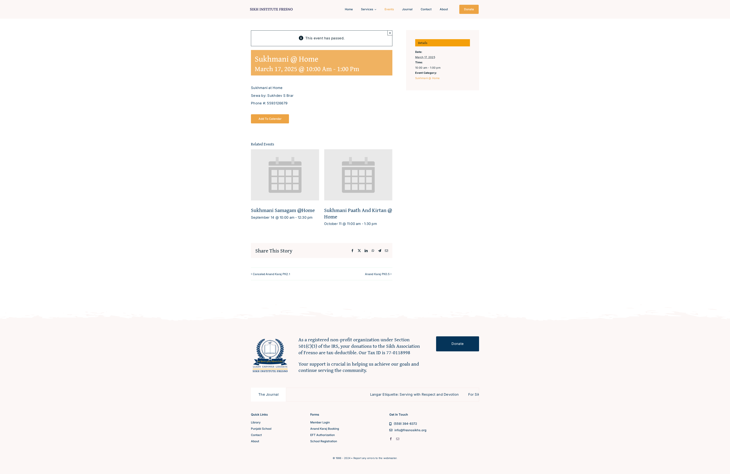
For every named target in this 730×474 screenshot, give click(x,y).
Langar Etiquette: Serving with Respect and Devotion (391, 394)
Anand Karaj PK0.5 (377, 274)
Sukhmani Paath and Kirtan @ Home (358, 213)
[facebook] (390, 438)
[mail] (397, 438)
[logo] (271, 7)
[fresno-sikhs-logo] (270, 338)
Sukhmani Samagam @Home (283, 210)
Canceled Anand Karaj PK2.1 (271, 274)
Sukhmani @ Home (427, 78)
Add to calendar (270, 119)
